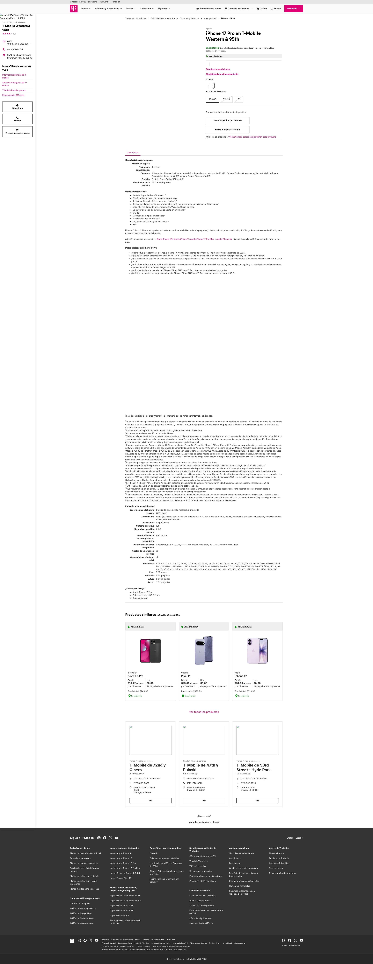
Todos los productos (189, 18)
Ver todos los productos (204, 711)
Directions (17, 106)
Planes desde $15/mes (13, 95)
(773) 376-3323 (195, 783)
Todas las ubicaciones (135, 18)
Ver (150, 800)
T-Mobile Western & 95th (163, 18)
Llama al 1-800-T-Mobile (227, 129)
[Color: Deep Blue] (214, 86)
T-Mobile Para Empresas (13, 90)
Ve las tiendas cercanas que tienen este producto (252, 137)
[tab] (132, 152)
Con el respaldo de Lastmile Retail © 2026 (186, 959)
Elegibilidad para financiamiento (222, 74)
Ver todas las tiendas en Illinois (204, 822)
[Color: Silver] (208, 86)
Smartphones (210, 18)
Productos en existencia (18, 131)
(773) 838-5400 (141, 783)
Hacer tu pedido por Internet (228, 120)
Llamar (17, 119)
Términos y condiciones (218, 69)
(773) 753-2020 (248, 783)
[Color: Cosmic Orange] (219, 86)
